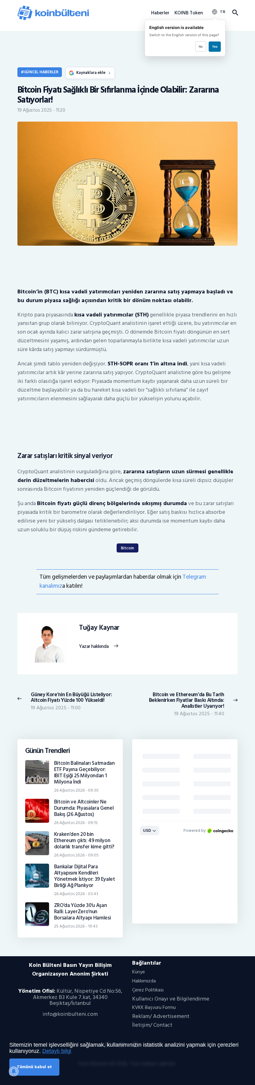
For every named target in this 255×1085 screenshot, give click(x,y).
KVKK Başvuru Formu (154, 1007)
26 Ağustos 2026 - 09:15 (76, 822)
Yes (214, 46)
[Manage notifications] (14, 1071)
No (201, 46)
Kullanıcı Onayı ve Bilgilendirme (170, 998)
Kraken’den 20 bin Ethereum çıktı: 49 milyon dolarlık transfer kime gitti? (84, 840)
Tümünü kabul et (34, 1066)
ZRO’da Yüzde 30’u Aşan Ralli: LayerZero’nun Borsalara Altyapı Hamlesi (82, 911)
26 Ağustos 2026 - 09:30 (76, 790)
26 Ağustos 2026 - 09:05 (76, 855)
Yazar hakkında (94, 646)
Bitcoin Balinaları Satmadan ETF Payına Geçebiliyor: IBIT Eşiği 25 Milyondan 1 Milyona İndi (84, 772)
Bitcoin (127, 548)
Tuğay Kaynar (99, 628)
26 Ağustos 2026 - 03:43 (76, 893)
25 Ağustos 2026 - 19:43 (76, 926)
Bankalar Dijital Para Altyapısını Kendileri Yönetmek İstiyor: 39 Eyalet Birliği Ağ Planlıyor (84, 876)
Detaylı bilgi (56, 1051)
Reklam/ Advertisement (160, 1016)
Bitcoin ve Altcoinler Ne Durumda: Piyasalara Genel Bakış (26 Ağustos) (84, 808)
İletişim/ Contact (152, 1025)
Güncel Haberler (41, 72)
